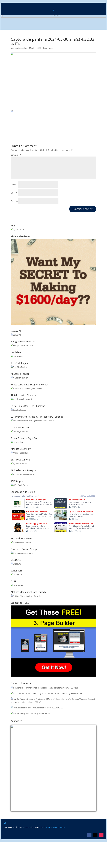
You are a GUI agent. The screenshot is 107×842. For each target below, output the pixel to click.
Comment (16, 155)
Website (14, 201)
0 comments (48, 48)
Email (14, 193)
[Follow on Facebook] (89, 835)
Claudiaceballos (20, 48)
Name (14, 184)
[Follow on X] (95, 835)
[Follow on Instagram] (101, 835)
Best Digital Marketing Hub (54, 827)
